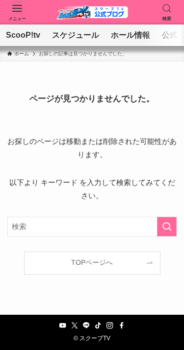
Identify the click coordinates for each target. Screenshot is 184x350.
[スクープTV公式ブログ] (92, 12)
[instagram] (109, 325)
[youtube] (62, 325)
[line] (86, 325)
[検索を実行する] (167, 226)
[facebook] (121, 325)
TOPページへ (92, 262)
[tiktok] (98, 325)
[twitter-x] (74, 325)
